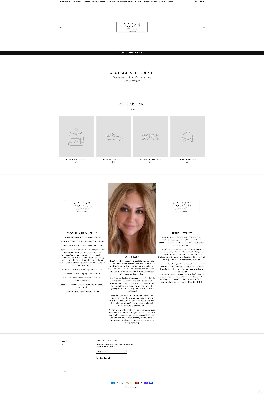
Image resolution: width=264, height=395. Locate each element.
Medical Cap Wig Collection (94, 2)
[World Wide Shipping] (82, 206)
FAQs (61, 345)
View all (132, 109)
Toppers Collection (150, 2)
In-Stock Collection (166, 2)
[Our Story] (132, 218)
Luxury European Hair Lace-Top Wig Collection (124, 2)
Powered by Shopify (132, 387)
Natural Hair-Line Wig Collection (70, 2)
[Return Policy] (181, 206)
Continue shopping (132, 81)
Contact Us (63, 341)
